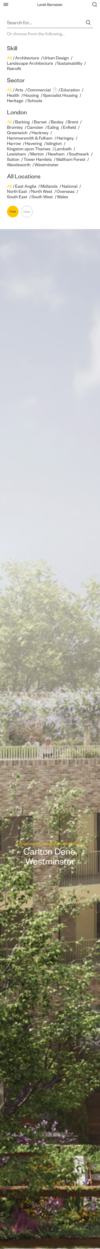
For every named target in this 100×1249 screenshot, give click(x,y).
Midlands (49, 186)
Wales (62, 196)
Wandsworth (18, 164)
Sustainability (69, 63)
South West (42, 196)
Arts (19, 89)
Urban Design (56, 57)
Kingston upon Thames (28, 148)
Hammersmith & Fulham (30, 138)
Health (13, 95)
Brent (73, 121)
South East (17, 196)
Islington (54, 143)
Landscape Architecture (30, 63)
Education (70, 89)
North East (17, 191)
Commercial (39, 89)
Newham (56, 154)
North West (41, 191)
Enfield (69, 127)
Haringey (65, 138)
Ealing (53, 127)
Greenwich (17, 132)
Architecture (27, 57)
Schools (34, 100)
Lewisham (16, 154)
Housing (31, 95)
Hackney (40, 132)
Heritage (15, 100)
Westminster (47, 164)
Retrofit (14, 68)
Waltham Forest (70, 159)
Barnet (40, 121)
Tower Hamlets (37, 159)
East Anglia (25, 186)
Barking (22, 121)
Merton (37, 154)
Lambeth (63, 148)
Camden (35, 127)
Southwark (79, 154)
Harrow (14, 143)
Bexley (57, 121)
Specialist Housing (60, 95)
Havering (33, 143)
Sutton (13, 159)
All (9, 57)
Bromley (15, 127)
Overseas (66, 191)
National (69, 186)
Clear (26, 211)
